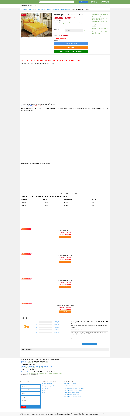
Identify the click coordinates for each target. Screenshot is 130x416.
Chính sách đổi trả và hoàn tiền (71, 394)
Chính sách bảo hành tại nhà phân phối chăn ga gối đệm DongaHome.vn (73, 391)
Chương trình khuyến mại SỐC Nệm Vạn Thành (99, 32)
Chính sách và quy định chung (71, 383)
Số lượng (56, 40)
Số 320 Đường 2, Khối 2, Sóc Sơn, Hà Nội (34, 368)
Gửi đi (23, 406)
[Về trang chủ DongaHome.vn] (27, 2)
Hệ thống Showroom (47, 383)
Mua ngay (65, 236)
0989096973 (94, 2)
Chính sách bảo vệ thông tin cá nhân (72, 396)
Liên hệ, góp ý (45, 388)
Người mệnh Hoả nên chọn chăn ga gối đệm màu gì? (100, 15)
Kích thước (56, 29)
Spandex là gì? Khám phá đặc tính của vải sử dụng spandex (100, 29)
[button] (83, 2)
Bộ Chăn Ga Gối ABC (41, 9)
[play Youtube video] (65, 137)
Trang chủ (23, 9)
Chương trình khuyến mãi (48, 385)
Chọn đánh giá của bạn (76, 329)
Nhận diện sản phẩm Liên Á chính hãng (100, 22)
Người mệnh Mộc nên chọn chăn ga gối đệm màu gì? (100, 19)
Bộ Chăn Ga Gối (31, 9)
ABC (58, 25)
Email (91, 339)
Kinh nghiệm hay (104, 2)
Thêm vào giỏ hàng (71, 43)
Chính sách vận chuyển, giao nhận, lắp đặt (74, 388)
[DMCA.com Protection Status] (96, 386)
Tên (72, 339)
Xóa (84, 30)
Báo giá (44, 390)
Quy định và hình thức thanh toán (72, 385)
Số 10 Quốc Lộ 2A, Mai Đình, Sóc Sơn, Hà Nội (36, 362)
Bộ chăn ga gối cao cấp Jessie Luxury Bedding (58, 9)
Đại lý (43, 392)
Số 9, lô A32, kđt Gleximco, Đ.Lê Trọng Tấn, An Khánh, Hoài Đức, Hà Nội (43, 373)
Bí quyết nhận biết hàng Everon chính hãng (99, 25)
